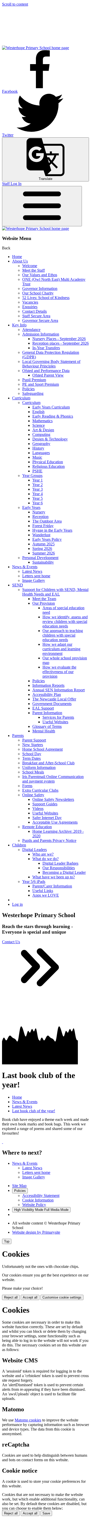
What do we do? (45, 859)
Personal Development (40, 558)
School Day (31, 754)
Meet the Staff (33, 270)
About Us (20, 261)
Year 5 (37, 498)
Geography (41, 443)
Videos (37, 808)
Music (37, 457)
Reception (40, 516)
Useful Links (42, 890)
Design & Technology (50, 439)
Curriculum (21, 398)
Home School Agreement (42, 749)
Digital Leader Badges (60, 863)
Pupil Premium (34, 380)
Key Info (19, 325)
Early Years (31, 507)
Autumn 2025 (43, 544)
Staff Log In (11, 183)
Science (38, 425)
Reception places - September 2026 (60, 343)
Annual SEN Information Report (58, 690)
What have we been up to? (53, 877)
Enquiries (29, 307)
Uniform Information (39, 767)
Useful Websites (55, 722)
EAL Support (43, 708)
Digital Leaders (34, 849)
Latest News (32, 571)
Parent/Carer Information (52, 886)
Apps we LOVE (45, 895)
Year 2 (37, 485)
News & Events (24, 567)
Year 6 (37, 503)
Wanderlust (41, 535)
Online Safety (33, 795)
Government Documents (52, 703)
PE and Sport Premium (40, 384)
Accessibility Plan (46, 694)
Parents (18, 735)
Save (46, 1513)
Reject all (11, 1297)
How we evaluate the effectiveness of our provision (59, 671)
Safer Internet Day (47, 818)
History (38, 448)
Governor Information (39, 288)
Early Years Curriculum (51, 407)
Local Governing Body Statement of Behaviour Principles (51, 363)
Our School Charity (38, 293)
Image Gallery (33, 580)
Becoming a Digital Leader (64, 872)
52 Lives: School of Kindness (46, 297)
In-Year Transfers (46, 348)
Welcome (29, 266)
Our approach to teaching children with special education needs (62, 635)
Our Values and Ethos (39, 275)
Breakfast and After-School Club (48, 763)
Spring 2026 (42, 548)
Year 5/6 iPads (33, 881)
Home (17, 256)
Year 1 (37, 480)
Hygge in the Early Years (52, 530)
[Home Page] (35, 48)
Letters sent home (36, 576)
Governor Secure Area (40, 320)
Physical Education (47, 462)
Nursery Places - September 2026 (59, 339)
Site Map (19, 1185)
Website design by (36, 1232)
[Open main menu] (42, 206)
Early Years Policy (47, 539)
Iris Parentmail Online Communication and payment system (53, 778)
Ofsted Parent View (48, 375)
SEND (17, 585)
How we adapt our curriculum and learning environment (61, 649)
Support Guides (44, 804)
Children (19, 845)
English (38, 412)
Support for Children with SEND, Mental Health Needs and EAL (55, 591)
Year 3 (37, 489)
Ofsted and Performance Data (46, 370)
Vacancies (30, 302)
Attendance (31, 329)
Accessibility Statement (40, 1195)
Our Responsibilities (58, 868)
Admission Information (40, 334)
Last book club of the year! (33, 1111)
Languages (41, 453)
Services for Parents (58, 717)
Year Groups (32, 475)
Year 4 (37, 494)
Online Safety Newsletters (53, 799)
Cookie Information (38, 1200)
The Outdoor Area (47, 521)
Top (6, 1241)
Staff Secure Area (36, 316)
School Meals (33, 772)
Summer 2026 (43, 553)
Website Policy (34, 1204)
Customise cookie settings (61, 1297)
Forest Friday (43, 526)
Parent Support (34, 740)
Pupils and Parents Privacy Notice (49, 840)
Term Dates (31, 758)
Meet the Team (44, 599)
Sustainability (43, 562)
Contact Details (34, 311)
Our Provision (43, 603)
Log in (17, 904)
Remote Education (37, 827)
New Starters (32, 745)
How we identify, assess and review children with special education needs (65, 621)
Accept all (30, 1297)
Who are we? (43, 854)
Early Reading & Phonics (52, 416)
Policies (28, 389)
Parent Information (47, 713)
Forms (27, 786)
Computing (41, 434)
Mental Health (43, 731)
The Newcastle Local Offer (54, 699)
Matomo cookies (28, 1420)
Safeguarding (32, 393)
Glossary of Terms (47, 726)
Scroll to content (15, 4)
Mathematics (42, 421)
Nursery (38, 512)
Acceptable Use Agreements (55, 822)
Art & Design (43, 430)
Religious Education (48, 466)
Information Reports (48, 685)
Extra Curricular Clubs (40, 790)
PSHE (37, 471)
